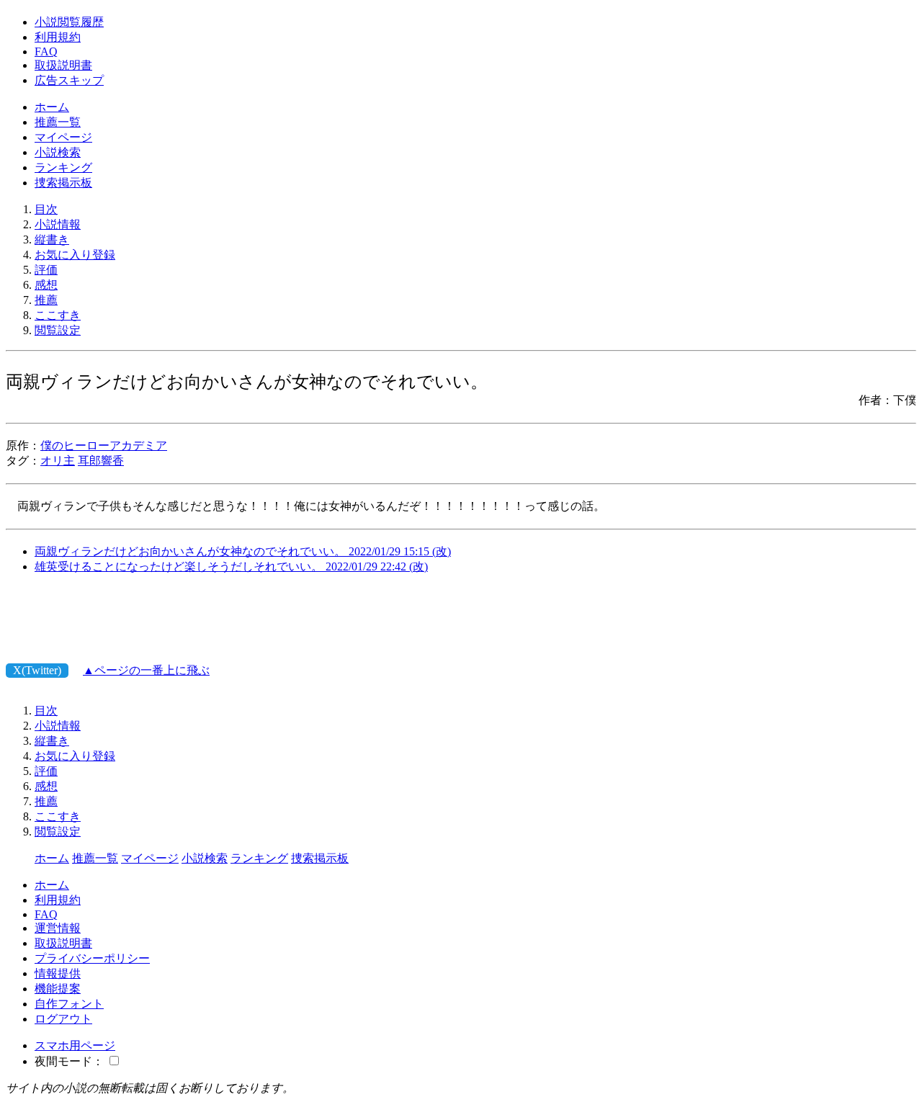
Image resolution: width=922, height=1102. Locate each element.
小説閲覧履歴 (69, 22)
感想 (46, 285)
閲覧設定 (58, 330)
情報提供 (58, 973)
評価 (46, 270)
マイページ (63, 137)
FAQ (46, 51)
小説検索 (58, 152)
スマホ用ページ (75, 1045)
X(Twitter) (37, 670)
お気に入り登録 (75, 254)
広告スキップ (69, 80)
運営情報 (58, 928)
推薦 (46, 300)
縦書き (52, 239)
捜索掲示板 (63, 182)
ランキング (63, 167)
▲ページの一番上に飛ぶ (146, 670)
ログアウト (63, 1019)
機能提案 (58, 988)
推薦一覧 (58, 122)
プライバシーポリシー (92, 958)
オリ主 (57, 460)
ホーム (52, 107)
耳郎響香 (101, 460)
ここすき (58, 315)
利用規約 (58, 37)
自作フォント (69, 1004)
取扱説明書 (63, 65)
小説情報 (58, 224)
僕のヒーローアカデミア (103, 445)
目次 (46, 209)
